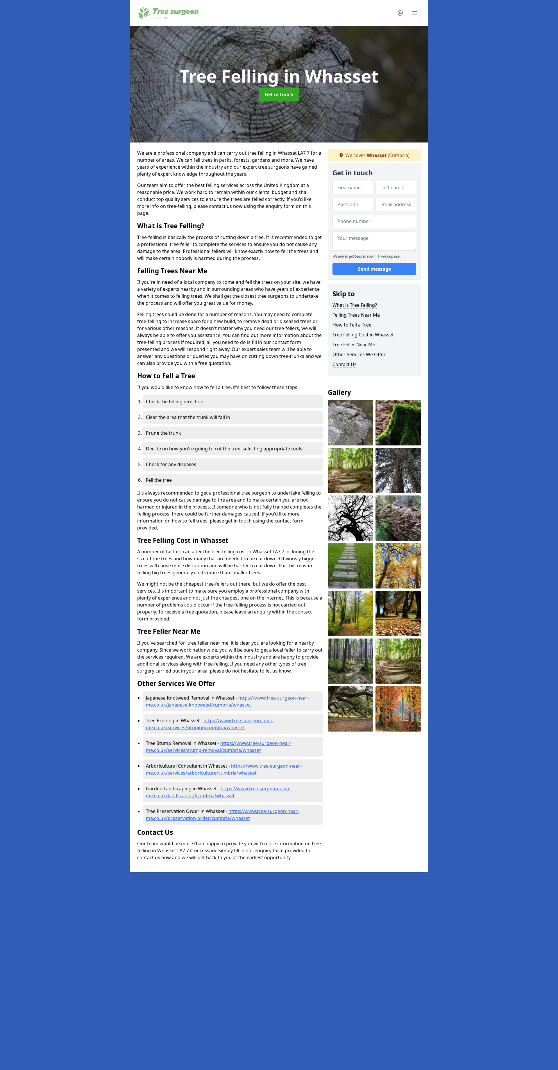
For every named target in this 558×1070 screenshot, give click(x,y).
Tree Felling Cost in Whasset (363, 334)
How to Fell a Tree (351, 325)
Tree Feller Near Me (353, 344)
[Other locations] (400, 13)
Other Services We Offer (359, 354)
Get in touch (279, 94)
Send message (374, 269)
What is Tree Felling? (354, 305)
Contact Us (344, 364)
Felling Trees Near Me (356, 315)
